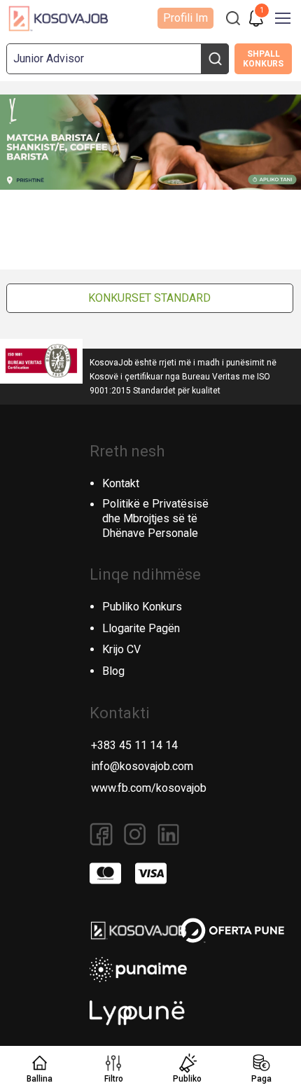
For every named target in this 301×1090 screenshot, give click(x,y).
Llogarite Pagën (141, 628)
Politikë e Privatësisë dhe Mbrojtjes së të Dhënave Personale (155, 518)
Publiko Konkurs (142, 606)
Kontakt (120, 483)
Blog (113, 671)
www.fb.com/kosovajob (148, 788)
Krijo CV (121, 649)
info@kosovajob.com (142, 766)
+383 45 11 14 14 (134, 745)
